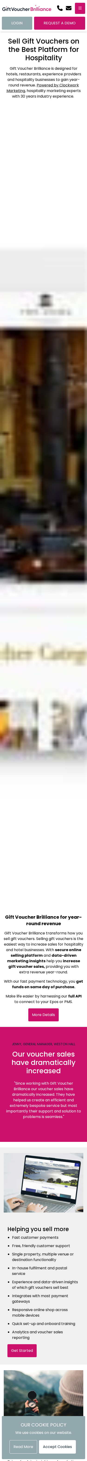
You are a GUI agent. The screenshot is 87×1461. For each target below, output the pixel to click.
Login (17, 23)
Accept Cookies (57, 1446)
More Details (43, 1014)
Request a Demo (60, 23)
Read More (23, 1446)
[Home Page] (27, 8)
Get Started (22, 1350)
